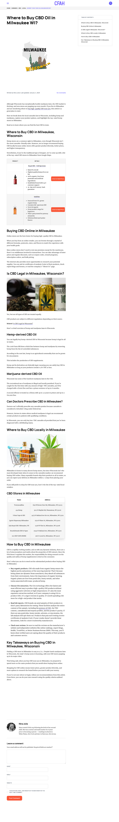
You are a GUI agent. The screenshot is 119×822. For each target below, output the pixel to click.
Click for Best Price (58, 179)
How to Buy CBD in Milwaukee (90, 36)
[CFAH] (59, 3)
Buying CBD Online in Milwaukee (91, 26)
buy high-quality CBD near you (39, 109)
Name (9, 766)
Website (9, 783)
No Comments (61, 93)
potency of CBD (45, 608)
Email (9, 774)
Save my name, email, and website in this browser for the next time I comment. (27, 791)
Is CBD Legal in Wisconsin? (23, 324)
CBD (20, 8)
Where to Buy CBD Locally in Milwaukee (93, 33)
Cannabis (14, 8)
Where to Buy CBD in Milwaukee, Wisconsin (94, 23)
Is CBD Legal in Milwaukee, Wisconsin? (93, 30)
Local (24, 8)
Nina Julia (23, 723)
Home (8, 8)
